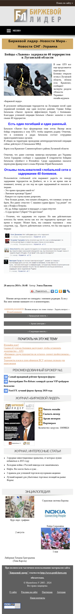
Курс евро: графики (19, 520)
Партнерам (49, 423)
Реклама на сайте (29, 592)
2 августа (19, 532)
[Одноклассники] (60, 291)
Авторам (61, 592)
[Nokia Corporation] (55, 523)
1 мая (55, 551)
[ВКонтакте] (52, 291)
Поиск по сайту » (64, 3)
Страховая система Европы (55, 500)
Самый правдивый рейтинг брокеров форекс (31, 376)
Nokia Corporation (55, 526)
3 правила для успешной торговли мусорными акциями (33, 473)
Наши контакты (37, 598)
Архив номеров (51, 418)
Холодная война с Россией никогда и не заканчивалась (33, 465)
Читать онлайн (51, 409)
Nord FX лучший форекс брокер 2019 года (30, 390)
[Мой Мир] (64, 291)
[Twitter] (56, 291)
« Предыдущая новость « (37, 316)
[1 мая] (55, 548)
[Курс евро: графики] (19, 517)
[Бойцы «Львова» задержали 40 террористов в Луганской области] (28, 95)
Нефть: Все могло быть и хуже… (22, 469)
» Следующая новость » (37, 331)
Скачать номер (51, 413)
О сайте (13, 592)
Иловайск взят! (11, 345)
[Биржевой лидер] (37, 22)
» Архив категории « (37, 324)
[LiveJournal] (69, 291)
